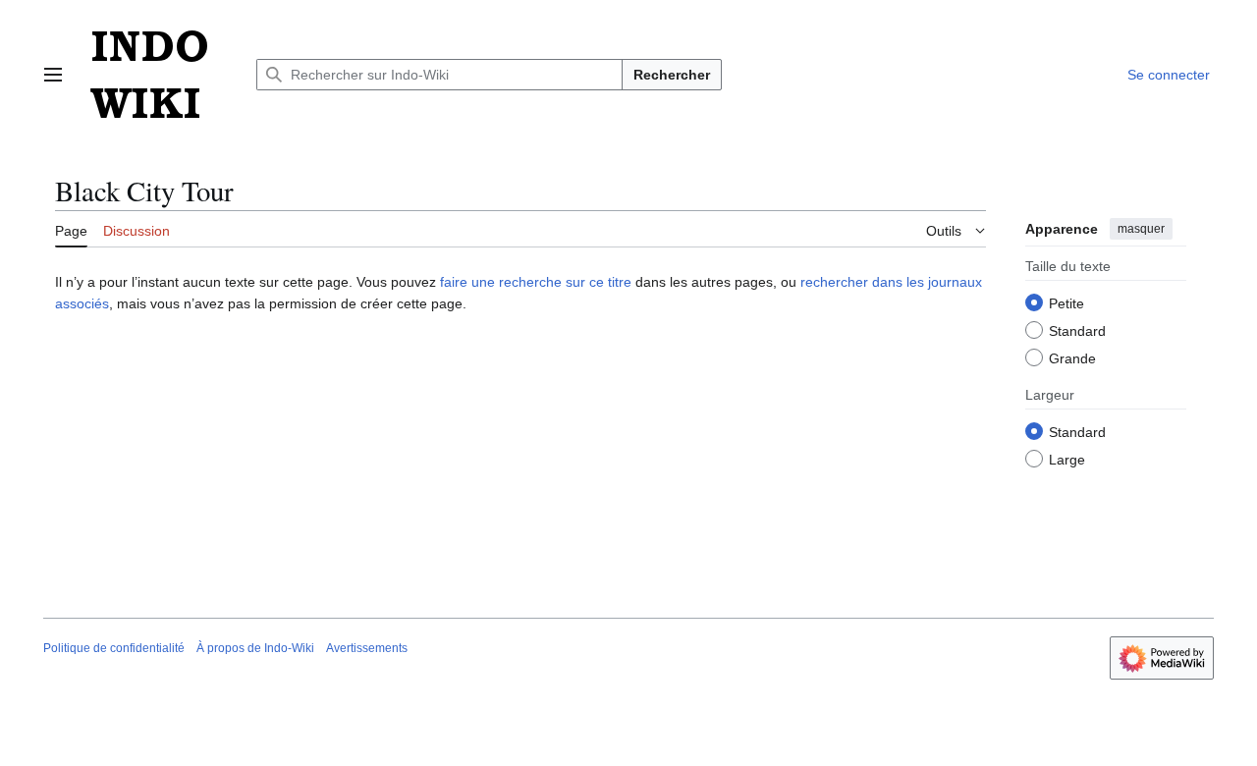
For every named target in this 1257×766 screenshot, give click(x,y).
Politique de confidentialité (114, 648)
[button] (53, 74)
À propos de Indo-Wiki (255, 648)
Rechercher (671, 74)
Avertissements (367, 648)
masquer (1141, 229)
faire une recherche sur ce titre (535, 282)
